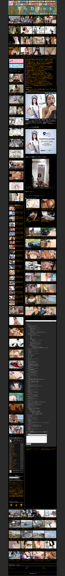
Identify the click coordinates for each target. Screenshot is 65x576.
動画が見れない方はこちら (29, 191)
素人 (15, 495)
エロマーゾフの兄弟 (13, 459)
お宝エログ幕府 (13, 462)
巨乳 (14, 491)
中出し (19, 489)
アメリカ (11, 483)
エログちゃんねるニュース (14, 463)
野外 (11, 496)
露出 (14, 496)
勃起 (14, 490)
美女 (20, 495)
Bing (11, 458)
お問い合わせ (44, 568)
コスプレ (16, 484)
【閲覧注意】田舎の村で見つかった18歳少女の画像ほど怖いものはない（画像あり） (48, 449)
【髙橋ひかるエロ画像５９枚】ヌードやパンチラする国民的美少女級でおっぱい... (40, 77)
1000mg (12, 457)
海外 (16, 493)
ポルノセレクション (13, 456)
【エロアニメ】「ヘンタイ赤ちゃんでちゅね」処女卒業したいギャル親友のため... (40, 78)
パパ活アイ (12, 468)
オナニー (17, 483)
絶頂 (17, 495)
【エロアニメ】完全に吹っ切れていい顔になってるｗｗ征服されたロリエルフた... (40, 69)
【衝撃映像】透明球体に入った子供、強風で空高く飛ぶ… (36, 70)
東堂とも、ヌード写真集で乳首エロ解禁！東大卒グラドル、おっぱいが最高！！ (39, 74)
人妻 (12, 490)
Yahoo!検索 (12, 446)
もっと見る (11, 499)
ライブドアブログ (13, 464)
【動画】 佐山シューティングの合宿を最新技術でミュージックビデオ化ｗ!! (39, 82)
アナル (21, 481)
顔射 (19, 496)
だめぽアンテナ (13, 447)
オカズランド (13, 451)
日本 (19, 491)
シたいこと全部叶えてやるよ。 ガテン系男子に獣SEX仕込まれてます (38, 81)
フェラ (15, 487)
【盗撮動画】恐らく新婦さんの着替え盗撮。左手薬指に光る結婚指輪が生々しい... (40, 63)
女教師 (10, 491)
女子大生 (20, 490)
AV (10, 482)
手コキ (16, 491)
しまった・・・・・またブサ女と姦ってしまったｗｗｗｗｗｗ (37, 85)
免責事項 (26, 568)
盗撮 (13, 495)
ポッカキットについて (12, 568)
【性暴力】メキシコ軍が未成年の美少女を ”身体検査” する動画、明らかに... (39, 73)
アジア (18, 482)
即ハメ (16, 490)
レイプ (12, 488)
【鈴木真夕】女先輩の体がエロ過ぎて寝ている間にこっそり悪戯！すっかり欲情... (40, 59)
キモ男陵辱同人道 (13, 453)
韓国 (16, 496)
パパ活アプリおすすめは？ (14, 469)
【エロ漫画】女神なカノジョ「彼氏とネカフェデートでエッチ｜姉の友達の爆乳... (40, 62)
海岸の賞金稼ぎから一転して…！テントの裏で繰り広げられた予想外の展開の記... (40, 66)
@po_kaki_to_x (43, 195)
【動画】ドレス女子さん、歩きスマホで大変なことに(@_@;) (36, 71)
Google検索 (12, 445)
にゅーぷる (12, 452)
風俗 (21, 496)
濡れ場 (19, 493)
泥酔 (10, 493)
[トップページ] (11, 3)
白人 (10, 495)
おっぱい (13, 482)
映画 (22, 491)
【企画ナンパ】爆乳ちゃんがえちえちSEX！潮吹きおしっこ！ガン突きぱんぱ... (39, 67)
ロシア (15, 489)
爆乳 (22, 493)
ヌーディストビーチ (16, 486)
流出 (12, 493)
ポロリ (18, 487)
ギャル (12, 484)
